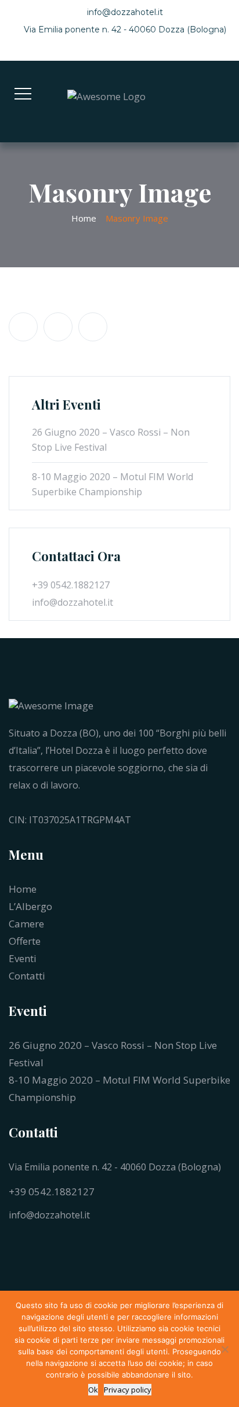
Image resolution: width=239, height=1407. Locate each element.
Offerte (25, 941)
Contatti (27, 975)
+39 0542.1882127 (52, 1191)
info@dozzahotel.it (125, 12)
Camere (26, 923)
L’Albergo (30, 906)
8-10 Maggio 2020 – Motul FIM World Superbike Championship (112, 484)
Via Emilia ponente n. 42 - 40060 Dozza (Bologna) (125, 29)
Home (83, 218)
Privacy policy (127, 1389)
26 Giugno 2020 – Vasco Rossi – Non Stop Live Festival (111, 440)
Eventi (23, 958)
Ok (93, 1389)
